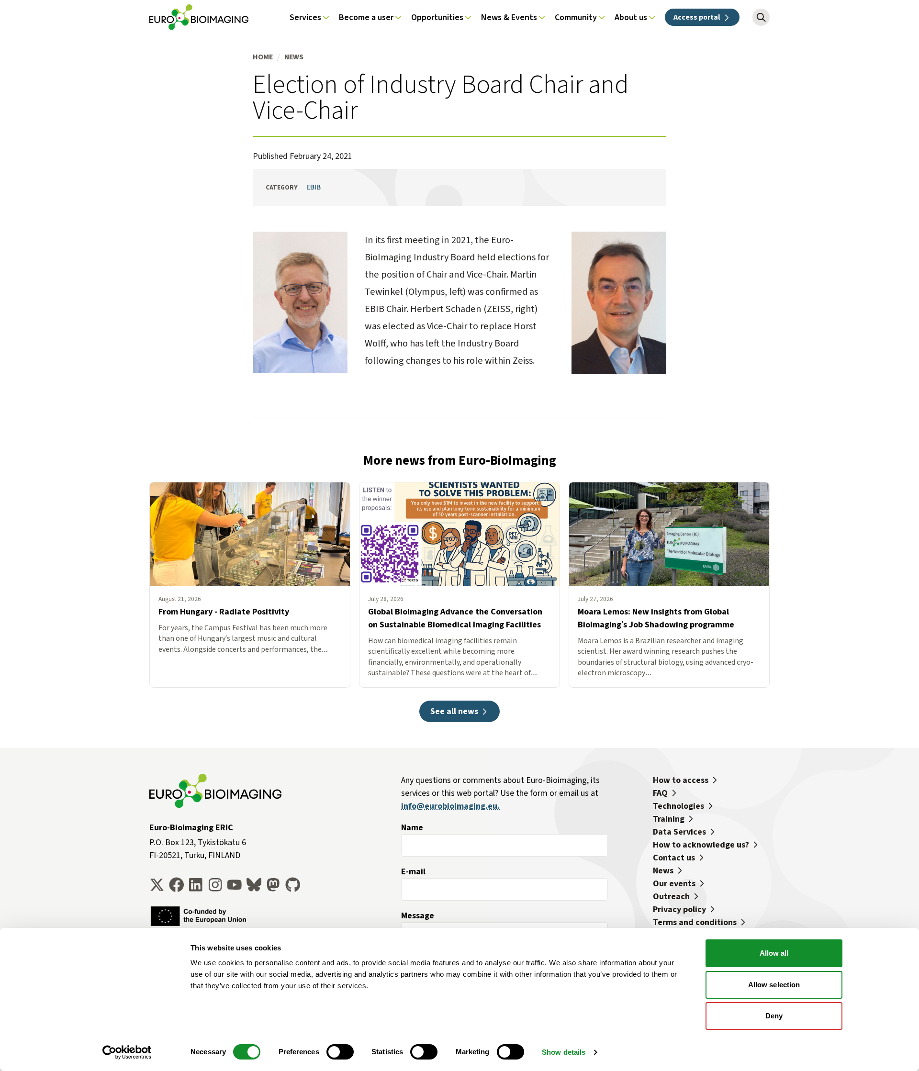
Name (412, 827)
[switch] (340, 1052)
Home (263, 57)
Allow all (774, 953)
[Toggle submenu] (326, 17)
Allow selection (774, 985)
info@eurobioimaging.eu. (450, 806)
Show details (563, 1052)
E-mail (413, 871)
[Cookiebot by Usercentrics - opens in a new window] (127, 1052)
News (293, 57)
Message (417, 915)
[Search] (761, 17)
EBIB (313, 187)
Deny (774, 1016)
